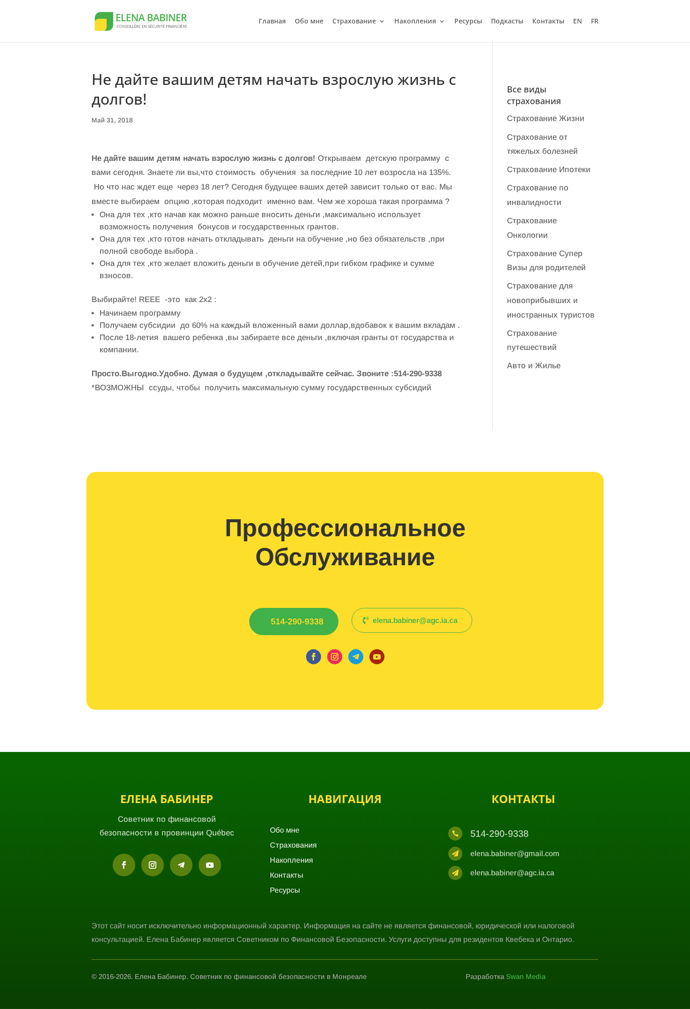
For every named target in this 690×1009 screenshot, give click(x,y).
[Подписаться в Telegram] (355, 656)
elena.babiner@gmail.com (515, 853)
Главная (272, 21)
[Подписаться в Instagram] (334, 656)
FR (594, 21)
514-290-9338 (297, 621)
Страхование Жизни (545, 118)
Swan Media (525, 976)
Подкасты (507, 21)
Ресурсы (468, 21)
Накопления (415, 21)
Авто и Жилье (533, 365)
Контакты (548, 21)
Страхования (293, 845)
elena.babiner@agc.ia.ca (415, 620)
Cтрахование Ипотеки (548, 169)
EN (577, 21)
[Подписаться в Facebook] (313, 656)
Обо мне (309, 21)
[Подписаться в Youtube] (376, 656)
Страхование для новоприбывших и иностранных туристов (551, 300)
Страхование (354, 21)
